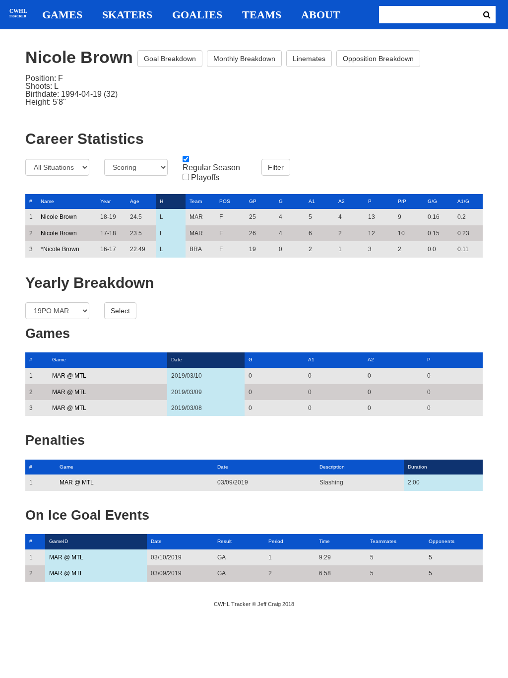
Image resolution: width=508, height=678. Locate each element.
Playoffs (205, 178)
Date (176, 359)
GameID (58, 541)
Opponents (441, 541)
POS (224, 201)
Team (196, 201)
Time (324, 541)
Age (134, 201)
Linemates (309, 59)
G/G (432, 201)
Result (224, 541)
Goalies (197, 14)
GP (252, 201)
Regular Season (211, 168)
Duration (417, 467)
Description (332, 467)
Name (47, 201)
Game (59, 359)
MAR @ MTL (69, 376)
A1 (312, 201)
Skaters (127, 14)
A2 (341, 201)
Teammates (383, 541)
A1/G (463, 201)
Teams (261, 14)
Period (275, 541)
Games (62, 14)
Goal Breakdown (170, 59)
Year (105, 201)
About (320, 14)
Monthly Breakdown (244, 59)
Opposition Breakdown (378, 59)
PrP (402, 201)
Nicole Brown (59, 217)
